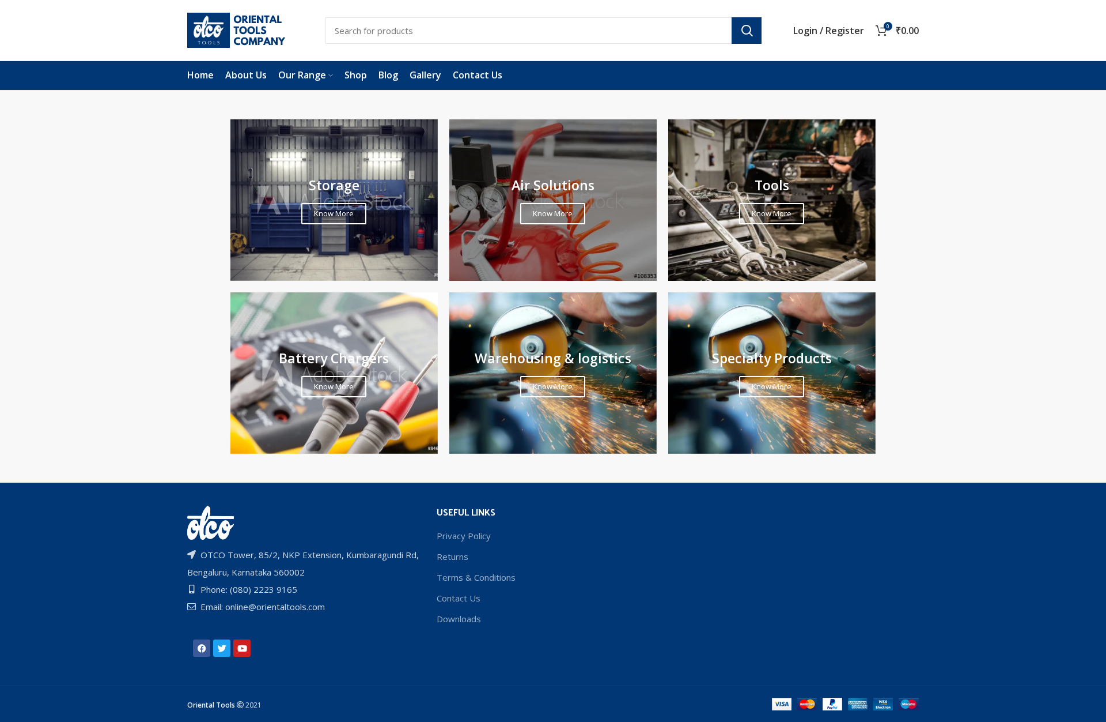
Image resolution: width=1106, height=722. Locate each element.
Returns (452, 556)
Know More (334, 213)
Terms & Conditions (476, 577)
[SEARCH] (747, 30)
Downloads (459, 619)
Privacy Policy (464, 536)
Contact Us (458, 598)
